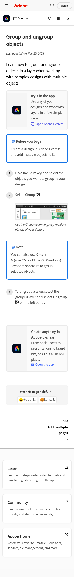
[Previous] (21, 433)
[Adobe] (20, 5)
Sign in (65, 5)
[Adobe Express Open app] (69, 19)
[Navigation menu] (6, 5)
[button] (52, 5)
